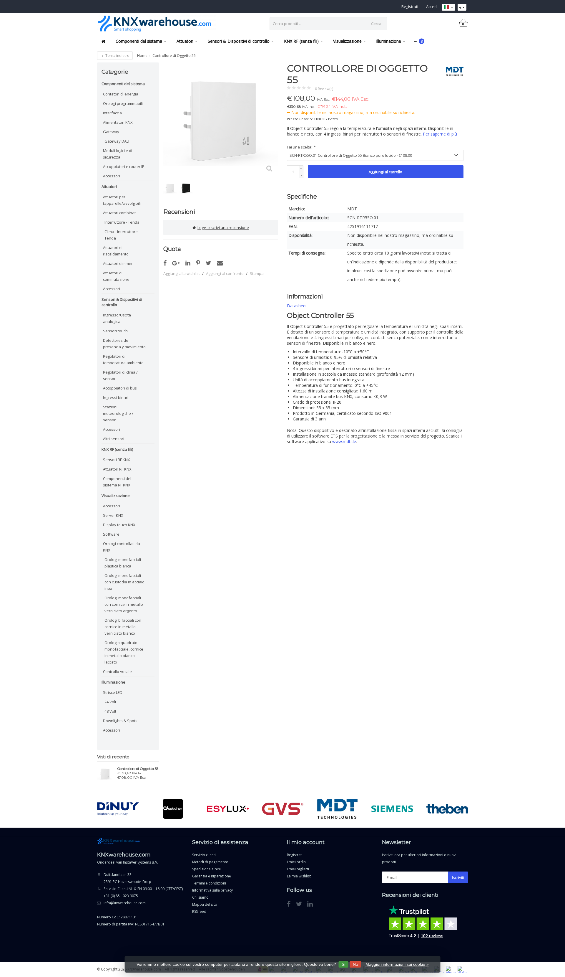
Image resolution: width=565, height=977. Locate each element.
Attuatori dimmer (118, 263)
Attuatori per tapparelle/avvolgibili (122, 200)
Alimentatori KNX (118, 122)
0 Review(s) (324, 88)
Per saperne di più (440, 134)
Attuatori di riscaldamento (116, 251)
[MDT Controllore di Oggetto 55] (105, 774)
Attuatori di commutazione (116, 276)
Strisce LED (112, 692)
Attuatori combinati (120, 212)
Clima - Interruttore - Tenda (122, 235)
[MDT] (452, 71)
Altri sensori (113, 438)
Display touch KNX (119, 524)
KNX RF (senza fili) (301, 41)
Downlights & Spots (120, 720)
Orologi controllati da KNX (121, 547)
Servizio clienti (204, 854)
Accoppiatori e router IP (123, 166)
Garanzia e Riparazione (211, 876)
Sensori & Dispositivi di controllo (239, 41)
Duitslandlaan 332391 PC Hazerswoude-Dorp (127, 878)
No (355, 964)
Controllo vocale (117, 671)
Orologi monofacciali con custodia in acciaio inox (124, 582)
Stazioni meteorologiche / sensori (118, 413)
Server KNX (113, 515)
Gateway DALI (116, 141)
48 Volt (110, 711)
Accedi (432, 6)
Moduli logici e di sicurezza (117, 154)
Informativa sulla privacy (212, 890)
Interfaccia (112, 112)
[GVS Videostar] (282, 809)
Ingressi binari (115, 397)
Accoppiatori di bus (120, 388)
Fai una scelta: (301, 147)
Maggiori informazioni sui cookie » (397, 964)
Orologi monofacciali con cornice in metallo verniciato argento (123, 604)
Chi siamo (200, 897)
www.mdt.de (344, 441)
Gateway (111, 131)
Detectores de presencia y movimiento (124, 343)
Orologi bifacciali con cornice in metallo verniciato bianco (122, 627)
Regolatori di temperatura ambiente (123, 359)
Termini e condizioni (209, 883)
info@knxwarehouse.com (125, 902)
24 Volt (110, 701)
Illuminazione (388, 41)
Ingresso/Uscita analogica (117, 318)
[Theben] (447, 809)
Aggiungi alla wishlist (181, 273)
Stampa (257, 273)
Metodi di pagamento (210, 861)
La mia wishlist (299, 876)
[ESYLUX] (227, 809)
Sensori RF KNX (116, 459)
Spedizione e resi (206, 869)
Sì (343, 964)
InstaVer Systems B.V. (140, 862)
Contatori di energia (120, 94)
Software (111, 534)
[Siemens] (392, 809)
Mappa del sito (204, 904)
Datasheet (297, 305)
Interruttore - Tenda (121, 222)
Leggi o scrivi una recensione (223, 227)
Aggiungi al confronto (225, 273)
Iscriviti (458, 877)
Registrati (409, 6)
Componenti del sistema (139, 41)
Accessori (111, 176)
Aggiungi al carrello (385, 171)
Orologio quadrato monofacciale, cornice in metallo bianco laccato (123, 652)
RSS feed (199, 911)
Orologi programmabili (123, 103)
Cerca (376, 23)
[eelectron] (173, 809)
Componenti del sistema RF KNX (117, 482)
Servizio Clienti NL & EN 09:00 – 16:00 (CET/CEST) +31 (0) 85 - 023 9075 (143, 892)
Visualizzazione (347, 41)
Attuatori (185, 41)
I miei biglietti (298, 869)
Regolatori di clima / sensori (120, 375)
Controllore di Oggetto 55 (137, 769)
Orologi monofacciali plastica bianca (122, 563)
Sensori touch (115, 331)
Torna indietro (116, 55)
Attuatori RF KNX (117, 469)
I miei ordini (297, 861)
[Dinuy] (118, 809)
